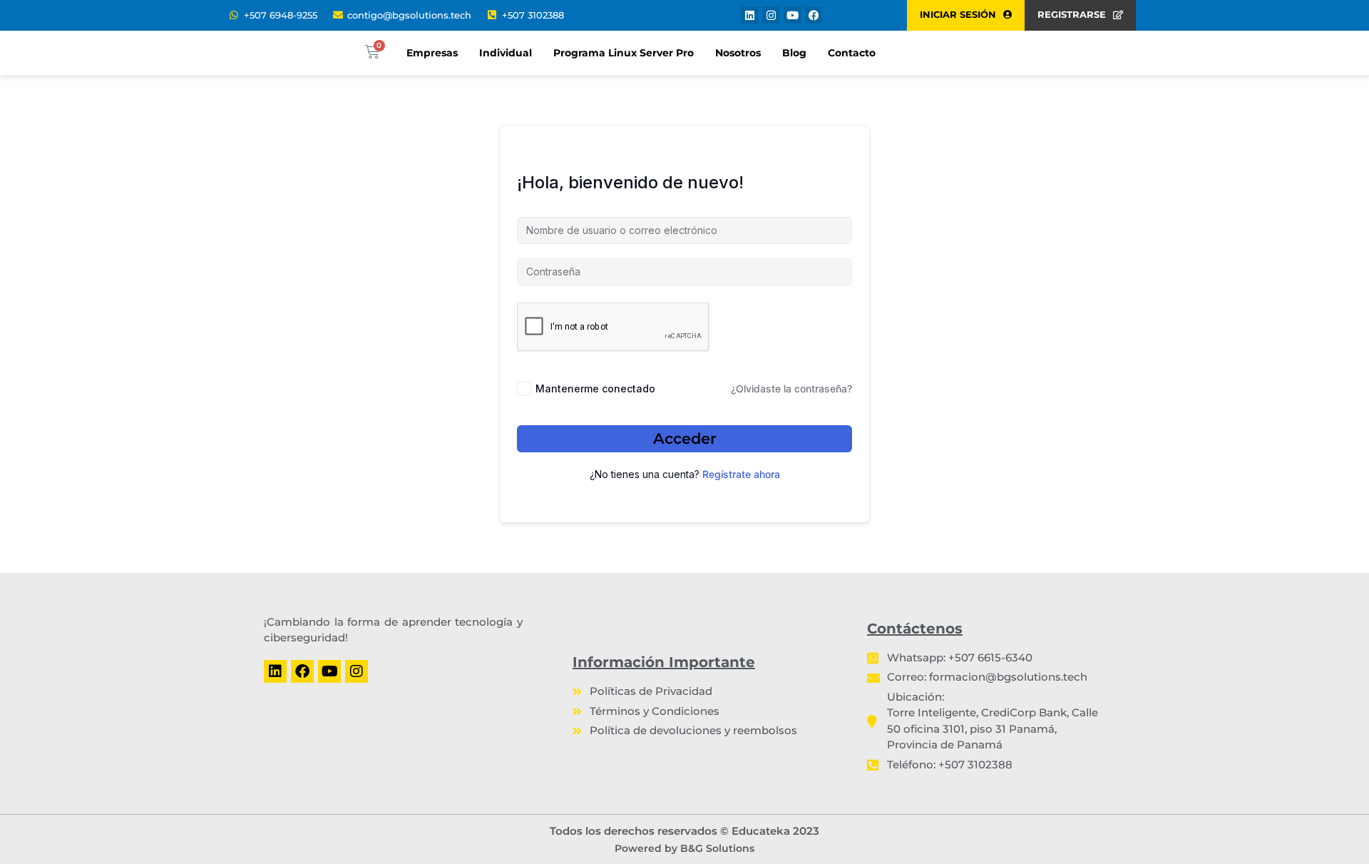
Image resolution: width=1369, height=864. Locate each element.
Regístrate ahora (741, 474)
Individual (505, 52)
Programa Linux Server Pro (623, 52)
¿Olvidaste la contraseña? (791, 388)
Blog (794, 52)
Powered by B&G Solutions (684, 848)
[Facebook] (813, 15)
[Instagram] (770, 15)
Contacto (852, 52)
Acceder (685, 438)
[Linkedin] (749, 15)
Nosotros (738, 52)
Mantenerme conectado (595, 388)
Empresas (432, 52)
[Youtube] (792, 15)
